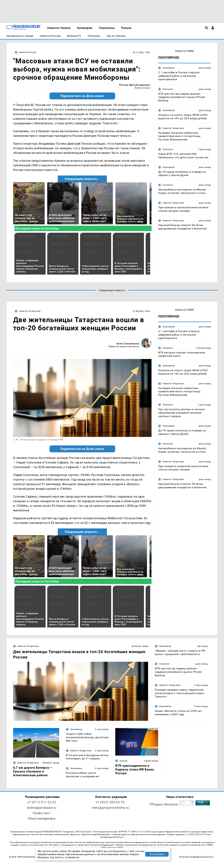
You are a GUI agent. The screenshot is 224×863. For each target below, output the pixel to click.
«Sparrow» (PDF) (115, 847)
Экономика (168, 68)
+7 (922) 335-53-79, (110, 802)
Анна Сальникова (127, 343)
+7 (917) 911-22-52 (41, 802)
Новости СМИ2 (184, 50)
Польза (123, 761)
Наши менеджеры (42, 818)
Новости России (27, 52)
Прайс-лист (42, 813)
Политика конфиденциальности (196, 857)
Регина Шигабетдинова (134, 84)
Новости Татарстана (173, 128)
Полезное (168, 89)
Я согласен (157, 854)
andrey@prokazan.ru (42, 808)
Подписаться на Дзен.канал (82, 96)
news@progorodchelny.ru (110, 808)
